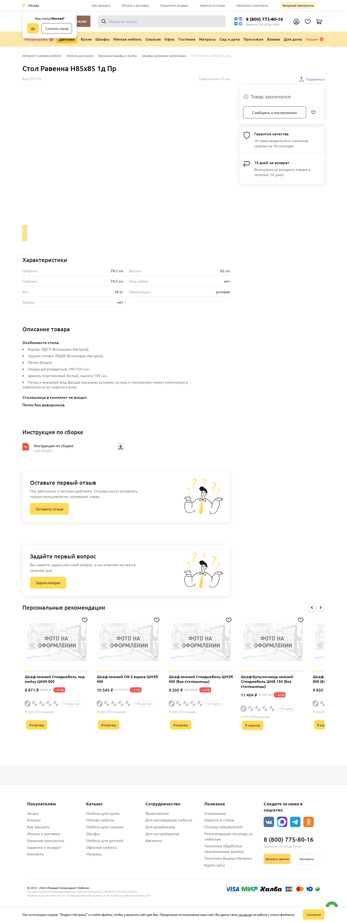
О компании (215, 813)
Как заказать (101, 5)
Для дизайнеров (160, 826)
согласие (245, 914)
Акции (312, 39)
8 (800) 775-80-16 (264, 19)
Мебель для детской (104, 840)
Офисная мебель (101, 847)
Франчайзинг (157, 813)
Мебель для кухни (102, 813)
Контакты (35, 853)
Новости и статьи (212, 5)
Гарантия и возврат (174, 5)
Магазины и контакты (252, 5)
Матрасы (94, 853)
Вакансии (153, 840)
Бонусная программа (298, 5)
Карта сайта (214, 865)
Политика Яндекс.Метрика (228, 858)
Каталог (34, 819)
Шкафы (93, 833)
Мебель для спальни (104, 826)
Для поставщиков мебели (168, 819)
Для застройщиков (162, 833)
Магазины (306, 859)
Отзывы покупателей (223, 826)
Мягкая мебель (100, 819)
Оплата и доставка (135, 5)
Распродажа (36, 39)
